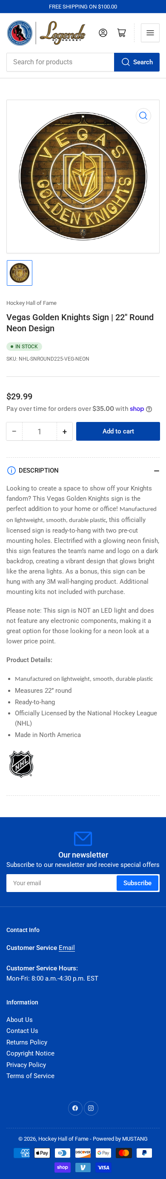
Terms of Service (30, 1076)
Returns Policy (26, 1042)
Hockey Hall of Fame (31, 303)
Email (67, 948)
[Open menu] (150, 32)
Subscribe (137, 883)
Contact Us (22, 1031)
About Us (19, 1020)
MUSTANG (135, 1139)
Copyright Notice (30, 1053)
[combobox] (83, 62)
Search (143, 62)
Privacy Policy (26, 1065)
